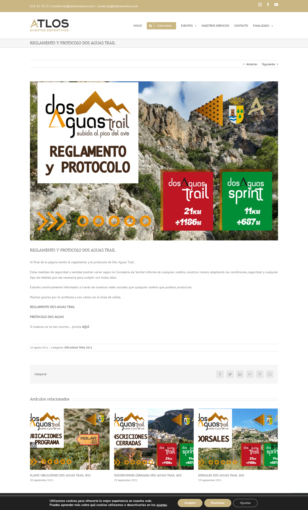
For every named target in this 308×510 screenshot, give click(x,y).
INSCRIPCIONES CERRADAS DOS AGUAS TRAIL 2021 (64, 475)
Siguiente (268, 64)
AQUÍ (85, 327)
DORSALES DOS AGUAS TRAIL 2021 (137, 475)
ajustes (161, 505)
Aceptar (190, 503)
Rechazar (218, 503)
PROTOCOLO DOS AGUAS (47, 317)
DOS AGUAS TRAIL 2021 (78, 347)
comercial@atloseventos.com (117, 6)
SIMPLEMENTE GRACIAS (214, 475)
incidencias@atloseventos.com (72, 6)
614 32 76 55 (39, 6)
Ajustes (245, 503)
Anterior (251, 64)
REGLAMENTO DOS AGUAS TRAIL (52, 307)
